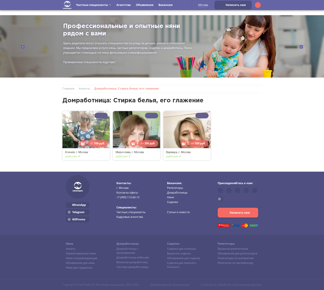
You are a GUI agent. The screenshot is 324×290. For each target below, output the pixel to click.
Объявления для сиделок (183, 258)
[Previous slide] (22, 47)
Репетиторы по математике (236, 258)
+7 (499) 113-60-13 (127, 197)
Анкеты (70, 249)
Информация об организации (170, 284)
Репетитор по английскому (235, 263)
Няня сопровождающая (81, 258)
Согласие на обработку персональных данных (231, 284)
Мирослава (123, 152)
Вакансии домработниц (132, 262)
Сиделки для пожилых (181, 249)
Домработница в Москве (132, 257)
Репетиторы (175, 188)
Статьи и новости (178, 212)
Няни (170, 197)
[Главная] (67, 5)
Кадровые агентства (129, 217)
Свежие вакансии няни (81, 253)
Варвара (171, 152)
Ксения (70, 152)
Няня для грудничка (79, 267)
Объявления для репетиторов (237, 253)
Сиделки (172, 202)
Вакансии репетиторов (233, 249)
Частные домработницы (132, 267)
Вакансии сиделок (179, 253)
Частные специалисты (130, 212)
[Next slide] (301, 47)
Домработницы (177, 192)
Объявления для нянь (80, 263)
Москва (203, 5)
